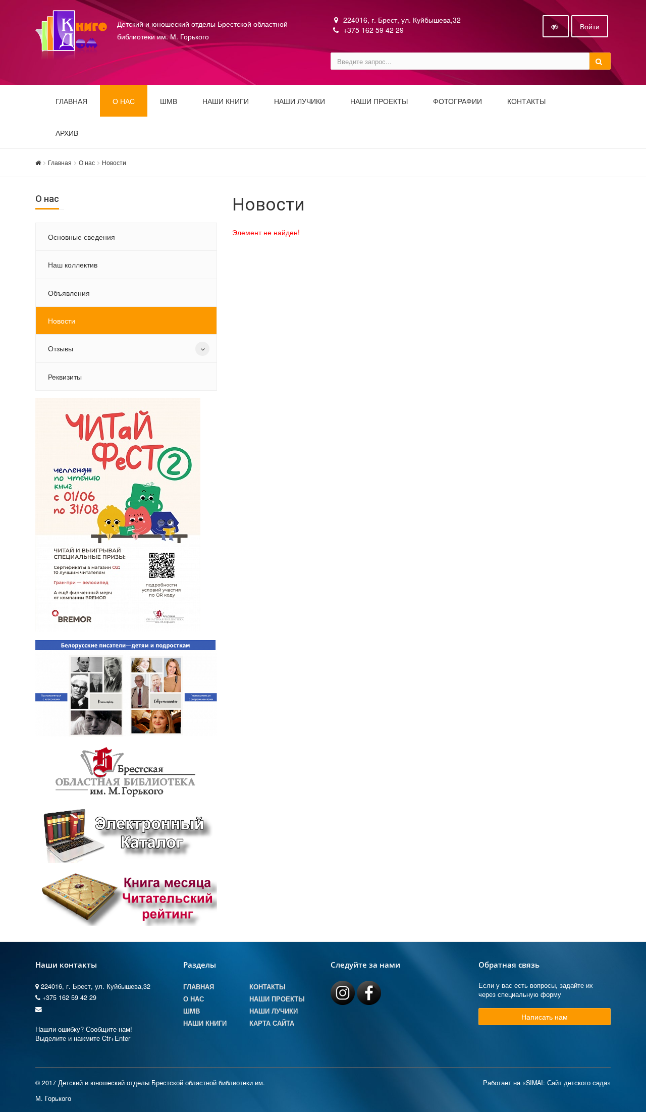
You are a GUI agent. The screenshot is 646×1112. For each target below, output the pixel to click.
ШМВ (168, 101)
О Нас (193, 998)
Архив (67, 133)
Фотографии (457, 101)
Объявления (69, 293)
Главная (71, 101)
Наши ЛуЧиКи (299, 101)
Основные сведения (81, 237)
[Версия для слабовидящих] (556, 26)
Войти (590, 26)
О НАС (124, 101)
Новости (114, 162)
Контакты (526, 101)
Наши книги (225, 101)
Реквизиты (65, 377)
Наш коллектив (72, 264)
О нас (87, 162)
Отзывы (60, 348)
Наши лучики (273, 1011)
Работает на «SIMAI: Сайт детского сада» (547, 1082)
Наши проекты (379, 101)
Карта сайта (271, 1023)
